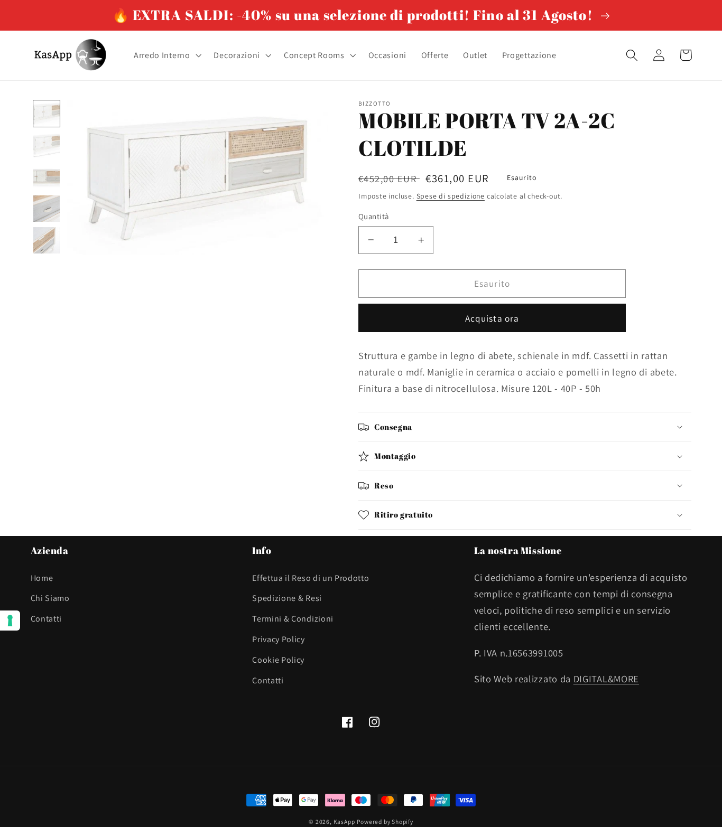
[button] (166, 55)
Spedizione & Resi (287, 598)
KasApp (344, 821)
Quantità (373, 216)
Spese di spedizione (450, 196)
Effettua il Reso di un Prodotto (310, 578)
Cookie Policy (278, 659)
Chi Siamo (50, 598)
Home (42, 578)
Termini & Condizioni (293, 618)
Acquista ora (492, 318)
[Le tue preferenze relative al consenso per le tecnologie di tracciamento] (10, 620)
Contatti (46, 618)
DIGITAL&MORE (606, 678)
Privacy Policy (278, 639)
